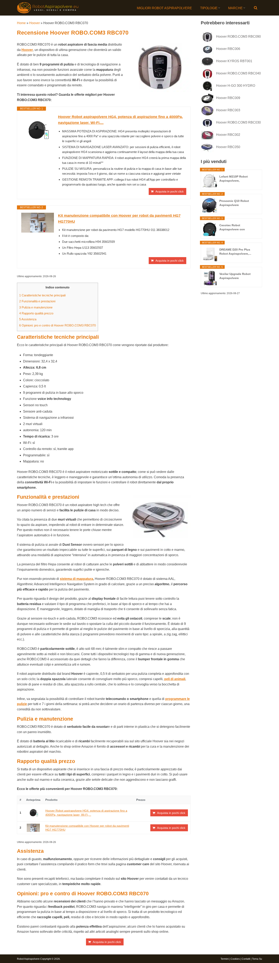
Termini (225, 958)
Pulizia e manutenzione (35, 307)
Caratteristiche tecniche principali (42, 295)
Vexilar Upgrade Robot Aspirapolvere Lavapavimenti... (235, 276)
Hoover (34, 23)
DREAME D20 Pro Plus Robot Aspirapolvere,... (235, 251)
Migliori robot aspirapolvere (164, 8)
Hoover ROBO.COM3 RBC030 (238, 122)
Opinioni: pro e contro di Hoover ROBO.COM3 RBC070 (57, 325)
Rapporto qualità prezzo (36, 313)
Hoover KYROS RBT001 (234, 61)
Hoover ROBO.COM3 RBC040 (238, 73)
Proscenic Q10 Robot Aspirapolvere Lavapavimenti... (234, 203)
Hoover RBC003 (228, 110)
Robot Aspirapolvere (28, 958)
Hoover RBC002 (228, 134)
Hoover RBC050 (228, 147)
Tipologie (209, 8)
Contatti (246, 958)
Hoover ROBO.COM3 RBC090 (238, 36)
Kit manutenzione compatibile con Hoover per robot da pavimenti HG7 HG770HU (119, 219)
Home (21, 23)
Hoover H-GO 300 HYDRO (235, 85)
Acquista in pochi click (169, 191)
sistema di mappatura (76, 578)
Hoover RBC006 (228, 49)
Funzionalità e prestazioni (37, 301)
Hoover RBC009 (228, 98)
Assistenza (27, 319)
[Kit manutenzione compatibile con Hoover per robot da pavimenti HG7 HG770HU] (37, 223)
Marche (235, 8)
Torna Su (257, 958)
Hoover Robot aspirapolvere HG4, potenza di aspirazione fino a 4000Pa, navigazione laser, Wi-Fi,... (120, 120)
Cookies (235, 958)
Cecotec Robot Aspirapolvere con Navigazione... (232, 227)
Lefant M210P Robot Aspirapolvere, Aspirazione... (233, 179)
